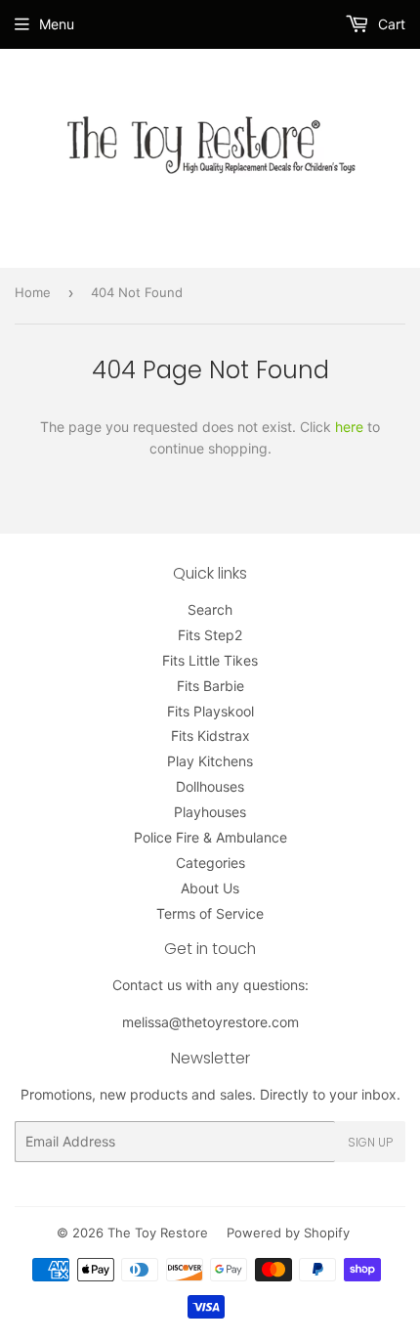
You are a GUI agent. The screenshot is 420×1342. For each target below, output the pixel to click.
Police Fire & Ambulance (210, 837)
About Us (210, 888)
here (349, 426)
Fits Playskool (210, 711)
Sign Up (370, 1142)
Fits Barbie (210, 685)
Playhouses (210, 811)
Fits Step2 (210, 635)
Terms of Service (210, 913)
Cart (389, 24)
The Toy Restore (157, 1232)
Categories (210, 862)
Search (210, 609)
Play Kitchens (210, 761)
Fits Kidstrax (210, 735)
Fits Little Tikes (210, 660)
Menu (56, 24)
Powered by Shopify (288, 1232)
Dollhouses (210, 786)
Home (33, 292)
